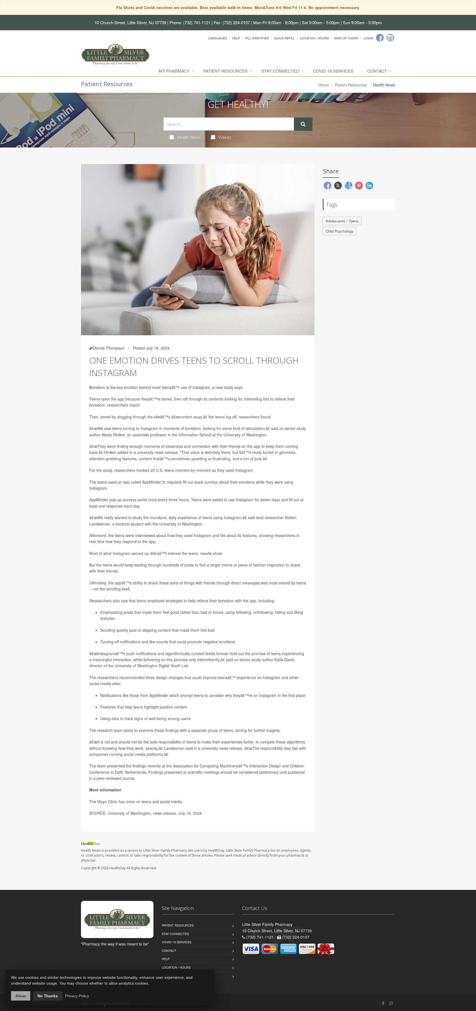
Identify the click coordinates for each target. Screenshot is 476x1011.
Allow (20, 996)
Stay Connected (280, 71)
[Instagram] (390, 38)
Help (236, 38)
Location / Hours (314, 38)
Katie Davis (284, 659)
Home (323, 85)
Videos (224, 137)
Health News (189, 137)
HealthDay (117, 868)
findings (139, 766)
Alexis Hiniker (113, 434)
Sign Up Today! (346, 38)
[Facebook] (380, 38)
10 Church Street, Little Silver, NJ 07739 (130, 22)
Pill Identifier (257, 38)
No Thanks (47, 996)
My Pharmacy (174, 71)
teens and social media (162, 801)
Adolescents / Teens (342, 221)
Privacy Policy (77, 996)
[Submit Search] (303, 124)
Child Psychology (339, 231)
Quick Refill (284, 38)
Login (368, 38)
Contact (377, 71)
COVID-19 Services (333, 71)
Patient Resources (225, 71)
